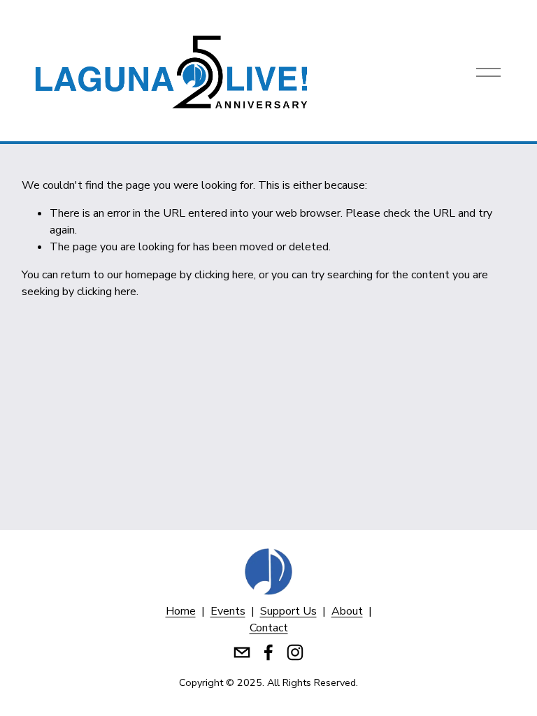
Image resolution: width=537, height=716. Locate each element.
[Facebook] (268, 652)
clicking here (224, 274)
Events (227, 611)
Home (181, 611)
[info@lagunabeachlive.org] (242, 652)
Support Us (288, 611)
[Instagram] (295, 652)
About (347, 611)
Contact (269, 628)
